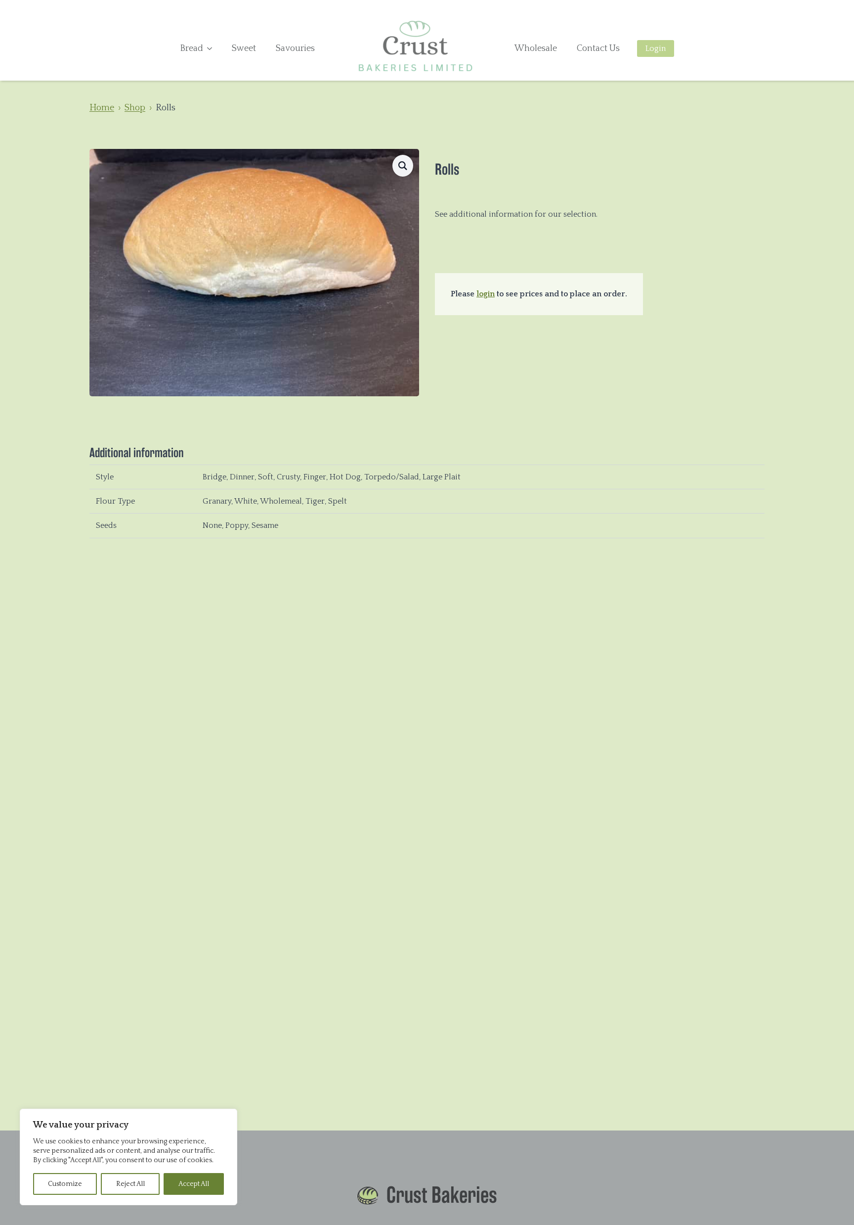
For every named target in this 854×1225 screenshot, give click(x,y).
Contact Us (598, 48)
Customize (65, 1184)
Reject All (130, 1184)
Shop (135, 108)
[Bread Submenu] (212, 48)
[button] (402, 166)
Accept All (193, 1184)
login (485, 293)
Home (101, 108)
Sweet (244, 48)
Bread (191, 48)
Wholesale (535, 48)
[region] (128, 1157)
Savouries (295, 48)
